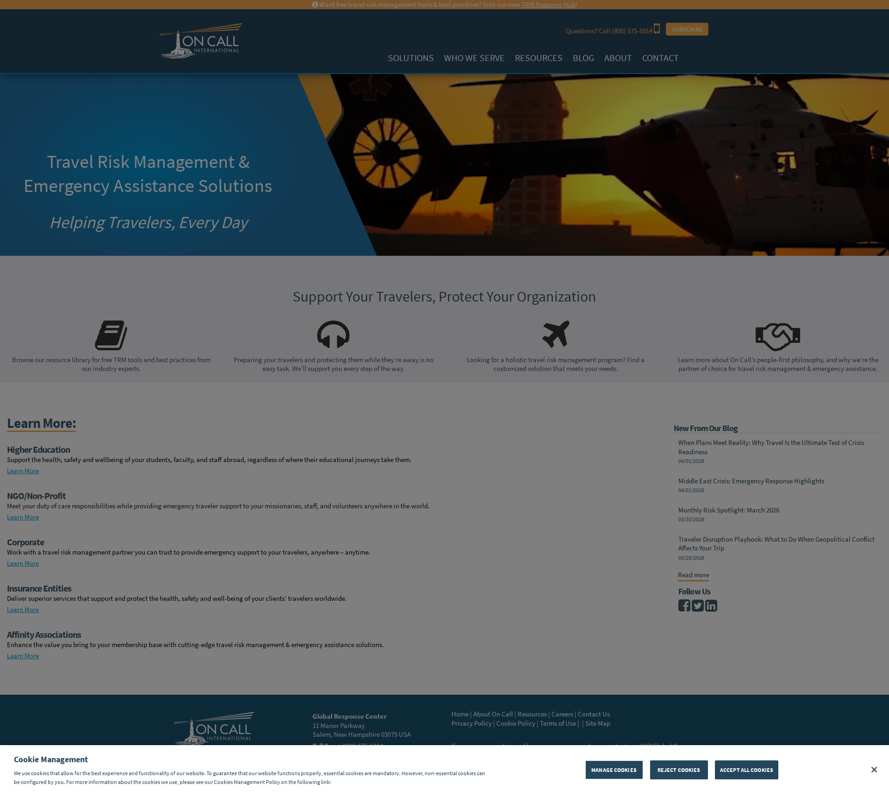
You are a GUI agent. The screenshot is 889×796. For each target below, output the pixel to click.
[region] (444, 770)
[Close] (874, 769)
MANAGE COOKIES (614, 769)
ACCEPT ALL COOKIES (746, 769)
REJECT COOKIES (679, 769)
